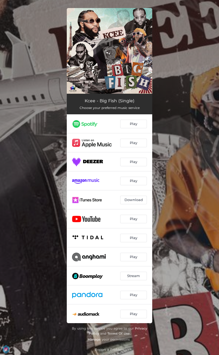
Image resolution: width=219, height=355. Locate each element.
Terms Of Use (118, 333)
